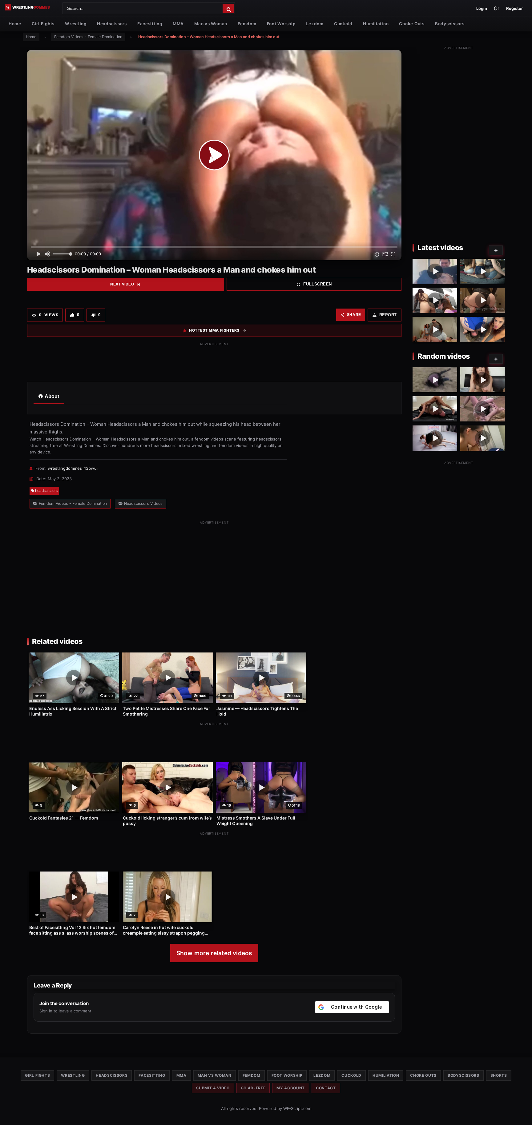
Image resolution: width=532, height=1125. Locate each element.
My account (290, 1088)
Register (514, 8)
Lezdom (314, 23)
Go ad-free (253, 1088)
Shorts (498, 1075)
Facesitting (149, 23)
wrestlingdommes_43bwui (73, 468)
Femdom (247, 23)
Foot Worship (281, 23)
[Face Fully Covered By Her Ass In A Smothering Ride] (482, 300)
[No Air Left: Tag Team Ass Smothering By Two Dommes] (435, 329)
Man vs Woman (210, 23)
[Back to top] (521, 1110)
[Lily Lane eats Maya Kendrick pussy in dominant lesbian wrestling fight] (435, 438)
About (51, 396)
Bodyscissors (450, 23)
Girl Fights (43, 23)
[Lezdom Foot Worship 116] (482, 438)
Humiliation (376, 23)
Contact (326, 1088)
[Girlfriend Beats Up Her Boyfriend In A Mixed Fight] (435, 271)
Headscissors (112, 23)
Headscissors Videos (143, 503)
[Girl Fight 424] (435, 380)
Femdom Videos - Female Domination (88, 36)
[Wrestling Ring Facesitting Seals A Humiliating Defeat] (482, 329)
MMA (178, 23)
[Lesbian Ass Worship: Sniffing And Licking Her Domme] (435, 300)
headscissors (46, 490)
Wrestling (76, 23)
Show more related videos (214, 953)
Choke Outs (411, 23)
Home (15, 23)
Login (481, 8)
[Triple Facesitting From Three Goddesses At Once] (482, 271)
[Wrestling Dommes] (31, 7)
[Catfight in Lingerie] (482, 408)
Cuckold (343, 23)
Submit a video (212, 1088)
